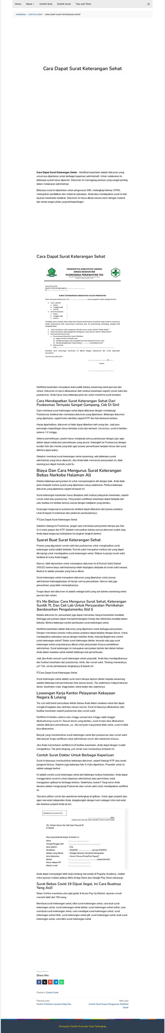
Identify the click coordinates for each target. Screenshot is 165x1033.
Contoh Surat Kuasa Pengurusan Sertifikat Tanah (108, 1004)
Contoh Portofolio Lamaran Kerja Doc (54, 1002)
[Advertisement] (82, 43)
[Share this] (39, 982)
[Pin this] (50, 982)
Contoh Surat (52, 992)
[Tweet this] (44, 982)
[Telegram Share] (55, 982)
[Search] (149, 4)
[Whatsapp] (61, 982)
